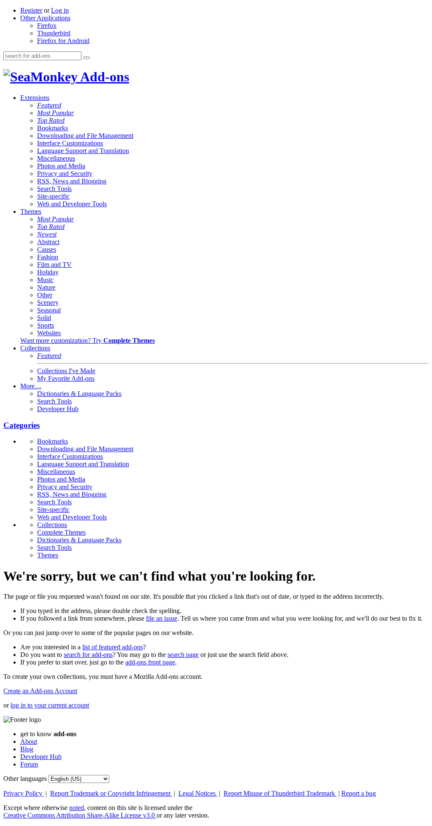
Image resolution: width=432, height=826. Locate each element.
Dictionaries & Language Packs (79, 393)
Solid (44, 317)
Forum (29, 764)
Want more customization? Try (87, 340)
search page (183, 654)
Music (45, 279)
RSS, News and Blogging (71, 181)
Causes (46, 249)
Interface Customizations (70, 143)
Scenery (48, 302)
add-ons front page (150, 662)
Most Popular (55, 112)
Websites (49, 332)
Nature (46, 287)
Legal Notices (197, 793)
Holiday (48, 272)
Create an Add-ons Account (40, 690)
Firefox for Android (63, 40)
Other (44, 295)
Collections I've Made (66, 370)
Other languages (25, 778)
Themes (30, 211)
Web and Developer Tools (72, 203)
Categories (21, 425)
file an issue (161, 618)
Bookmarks (52, 128)
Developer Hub (57, 408)
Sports (45, 325)
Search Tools (54, 188)
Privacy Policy (23, 793)
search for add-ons (88, 654)
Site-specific (53, 196)
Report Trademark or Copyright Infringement (111, 793)
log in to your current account (50, 705)
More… (30, 386)
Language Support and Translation (83, 150)
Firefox (47, 25)
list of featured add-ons (112, 647)
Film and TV (54, 264)
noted (76, 807)
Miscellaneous (56, 158)
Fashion (47, 257)
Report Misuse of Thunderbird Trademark (280, 793)
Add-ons (103, 76)
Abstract (48, 241)
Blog (26, 749)
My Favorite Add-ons (65, 378)
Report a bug (358, 793)
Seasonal (49, 310)
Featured (49, 105)
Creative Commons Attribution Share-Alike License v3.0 (80, 815)
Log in (60, 10)
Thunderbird (53, 33)
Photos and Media (61, 166)
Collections (35, 348)
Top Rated (51, 120)
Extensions (34, 97)
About (28, 741)
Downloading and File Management (85, 135)
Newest (47, 234)
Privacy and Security (64, 173)
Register (31, 10)
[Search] (86, 58)
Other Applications (45, 18)
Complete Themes (61, 532)
